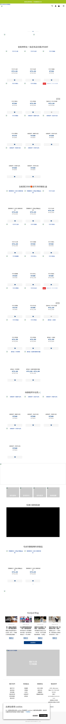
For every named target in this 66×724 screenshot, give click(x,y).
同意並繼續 (43, 715)
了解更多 (27, 712)
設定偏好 (35, 715)
